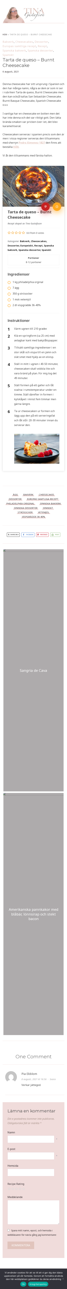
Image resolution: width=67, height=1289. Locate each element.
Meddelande (15, 1197)
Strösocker (25, 512)
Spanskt (8, 55)
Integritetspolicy (38, 1284)
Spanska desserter (40, 50)
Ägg (15, 494)
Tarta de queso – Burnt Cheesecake (28, 62)
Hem (5, 34)
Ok (23, 1284)
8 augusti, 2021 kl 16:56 (34, 1079)
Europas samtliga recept (19, 46)
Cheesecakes (24, 42)
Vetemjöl (43, 512)
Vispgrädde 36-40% (33, 516)
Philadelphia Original (20, 503)
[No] (63, 1278)
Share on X (14, 535)
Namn (11, 1132)
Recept (42, 46)
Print (57, 535)
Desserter (41, 42)
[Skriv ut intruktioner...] (57, 206)
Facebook (29, 535)
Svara (53, 1079)
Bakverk (8, 42)
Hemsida (12, 1165)
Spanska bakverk (14, 50)
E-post (11, 1149)
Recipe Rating (15, 1184)
